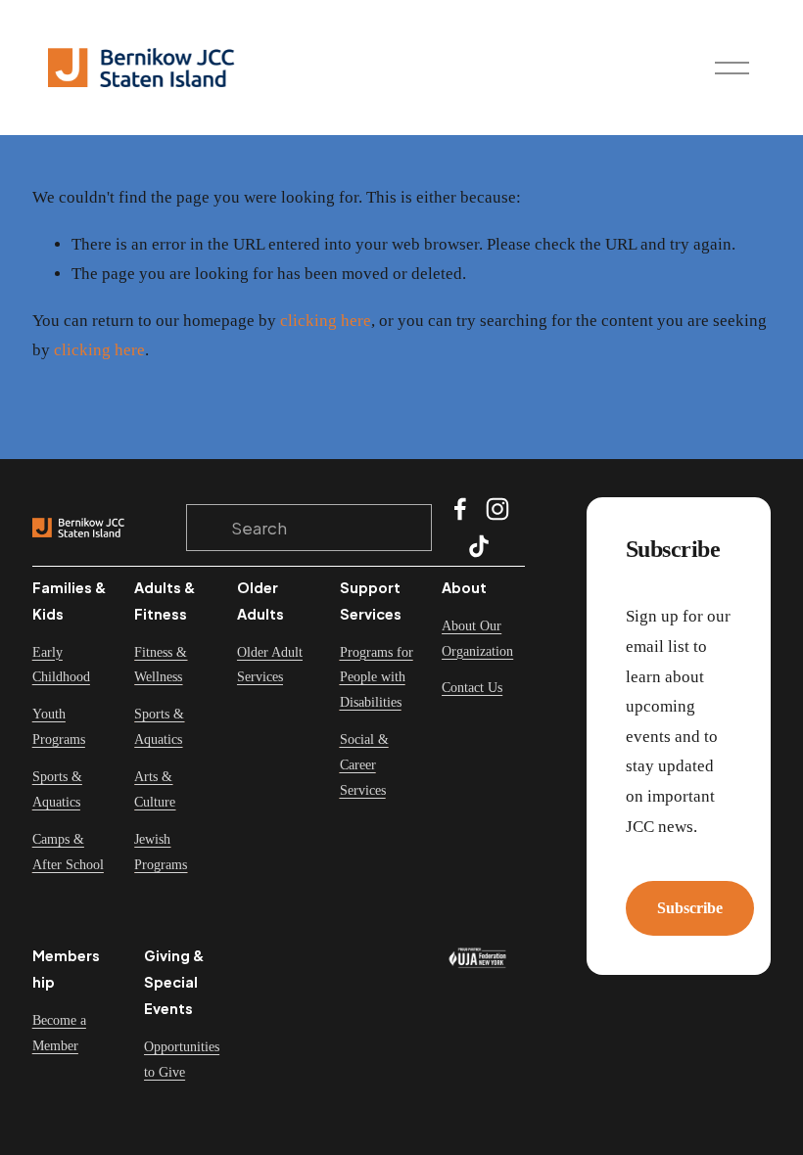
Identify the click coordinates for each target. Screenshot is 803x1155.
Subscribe (690, 908)
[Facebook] (460, 509)
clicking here (325, 320)
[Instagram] (497, 509)
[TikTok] (479, 546)
